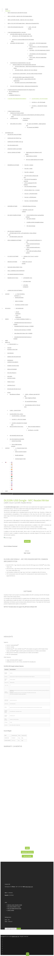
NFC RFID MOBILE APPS (13, 145)
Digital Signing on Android (31, 156)
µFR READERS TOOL (27, 277)
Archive (8, 392)
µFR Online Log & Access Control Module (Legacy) (25, 82)
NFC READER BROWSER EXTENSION (15, 274)
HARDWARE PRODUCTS (27, 852)
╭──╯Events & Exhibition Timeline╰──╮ (22, 319)
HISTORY (9, 347)
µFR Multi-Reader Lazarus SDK (16, 236)
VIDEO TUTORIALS (19, 301)
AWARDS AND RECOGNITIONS (14, 356)
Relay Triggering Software (30, 397)
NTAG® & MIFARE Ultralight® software (35, 222)
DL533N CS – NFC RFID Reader (38, 102)
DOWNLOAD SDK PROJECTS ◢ (14, 138)
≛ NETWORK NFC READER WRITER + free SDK (20, 62)
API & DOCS (7, 308)
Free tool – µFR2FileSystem (30, 197)
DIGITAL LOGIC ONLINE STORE (14, 905)
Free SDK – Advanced (29, 172)
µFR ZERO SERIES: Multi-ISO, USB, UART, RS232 (20, 34)
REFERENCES (10, 360)
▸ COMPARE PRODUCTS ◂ (14, 95)
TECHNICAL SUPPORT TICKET (21, 304)
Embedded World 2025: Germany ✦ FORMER (24, 326)
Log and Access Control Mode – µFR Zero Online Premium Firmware (27, 73)
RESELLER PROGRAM (12, 369)
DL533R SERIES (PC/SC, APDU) (16, 414)
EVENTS (7, 319)
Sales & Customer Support (20, 451)
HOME (6, 9)
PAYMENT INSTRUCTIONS (13, 365)
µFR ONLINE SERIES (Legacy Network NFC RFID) (23, 77)
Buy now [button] (27, 541)
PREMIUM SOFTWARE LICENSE (17, 113)
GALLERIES (9, 376)
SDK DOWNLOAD (19, 308)
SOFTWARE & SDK (9, 132)
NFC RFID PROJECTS (11, 372)
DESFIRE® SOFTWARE (12, 206)
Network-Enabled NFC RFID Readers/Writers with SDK (24, 64)
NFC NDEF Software (31, 218)
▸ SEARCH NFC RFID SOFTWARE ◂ (15, 290)
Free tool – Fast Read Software (31, 200)
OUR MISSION (10, 353)
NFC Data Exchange (31, 225)
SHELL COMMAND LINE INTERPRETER (16, 270)
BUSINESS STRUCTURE (12, 349)
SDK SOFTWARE (27, 856)
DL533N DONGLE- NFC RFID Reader (40, 98)
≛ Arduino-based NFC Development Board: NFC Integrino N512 (21, 89)
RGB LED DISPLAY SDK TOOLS (16, 426)
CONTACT (7, 448)
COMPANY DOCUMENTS (12, 362)
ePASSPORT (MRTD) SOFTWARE (15, 148)
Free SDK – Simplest (28, 165)
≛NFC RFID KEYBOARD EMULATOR (15, 27)
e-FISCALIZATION (14, 118)
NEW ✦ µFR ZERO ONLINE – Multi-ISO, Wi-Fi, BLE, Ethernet (20, 19)
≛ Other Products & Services (14, 111)
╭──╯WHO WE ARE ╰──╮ (12, 344)
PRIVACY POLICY (11, 381)
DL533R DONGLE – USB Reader (19, 415)
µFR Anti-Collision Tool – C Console (32, 190)
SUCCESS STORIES (11, 378)
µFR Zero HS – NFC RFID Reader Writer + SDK (22, 36)
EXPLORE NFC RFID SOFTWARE (14, 134)
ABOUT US (7, 342)
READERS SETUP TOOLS (13, 277)
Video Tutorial (27, 553)
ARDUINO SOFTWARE (12, 261)
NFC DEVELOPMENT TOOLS (13, 906)
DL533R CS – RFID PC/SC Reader (19, 419)
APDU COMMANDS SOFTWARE (14, 240)
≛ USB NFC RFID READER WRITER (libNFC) (17, 98)
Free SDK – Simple (28, 168)
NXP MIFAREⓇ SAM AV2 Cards (16, 435)
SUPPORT (7, 294)
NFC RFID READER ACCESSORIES (17, 439)
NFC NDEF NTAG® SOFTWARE (14, 215)
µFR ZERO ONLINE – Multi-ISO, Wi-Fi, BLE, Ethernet (26, 70)
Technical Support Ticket (20, 458)
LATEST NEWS (10, 910)
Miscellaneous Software (15, 394)
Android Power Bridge (16, 441)
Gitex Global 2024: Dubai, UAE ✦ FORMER (23, 333)
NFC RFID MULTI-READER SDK (14, 231)
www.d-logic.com (29, 886)
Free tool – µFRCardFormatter (30, 193)
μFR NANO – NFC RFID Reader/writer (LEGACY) (40, 50)
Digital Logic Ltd (15, 936)
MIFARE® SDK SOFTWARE (13, 165)
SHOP (6, 491)
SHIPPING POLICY (11, 385)
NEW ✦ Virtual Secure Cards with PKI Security (17, 12)
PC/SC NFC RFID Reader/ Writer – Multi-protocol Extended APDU (24, 86)
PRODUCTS (7, 10)
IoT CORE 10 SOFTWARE (13, 256)
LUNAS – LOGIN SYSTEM (15, 410)
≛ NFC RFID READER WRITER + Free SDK (17, 32)
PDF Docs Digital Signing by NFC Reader (34, 159)
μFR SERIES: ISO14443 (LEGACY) (17, 43)
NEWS (6, 340)
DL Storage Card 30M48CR (33, 127)
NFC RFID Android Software (30, 186)
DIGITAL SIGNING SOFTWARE (14, 152)
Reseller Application (19, 455)
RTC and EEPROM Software (31, 401)
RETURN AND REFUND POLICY (14, 389)
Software (27, 551)
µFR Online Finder (27, 281)
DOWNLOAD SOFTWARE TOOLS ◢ (15, 141)
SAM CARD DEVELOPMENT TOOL (15, 267)
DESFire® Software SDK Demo (29, 206)
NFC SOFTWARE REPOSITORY (14, 908)
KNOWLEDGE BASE (19, 297)
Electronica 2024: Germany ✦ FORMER (22, 329)
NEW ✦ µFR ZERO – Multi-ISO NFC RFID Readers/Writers (20, 16)
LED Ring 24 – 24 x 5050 (33, 430)
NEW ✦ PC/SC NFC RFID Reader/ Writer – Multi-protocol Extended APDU (23, 23)
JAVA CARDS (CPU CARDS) (15, 123)
